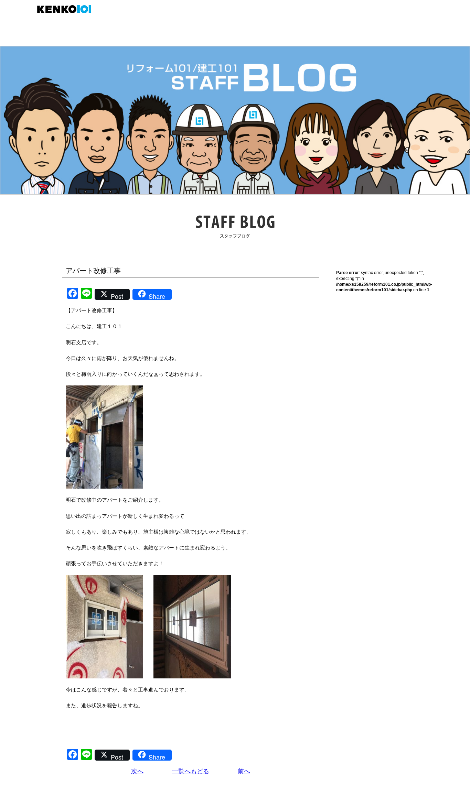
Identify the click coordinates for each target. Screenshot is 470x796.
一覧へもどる (190, 771)
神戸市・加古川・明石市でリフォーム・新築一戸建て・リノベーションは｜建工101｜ (67, 9)
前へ (244, 771)
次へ (137, 771)
